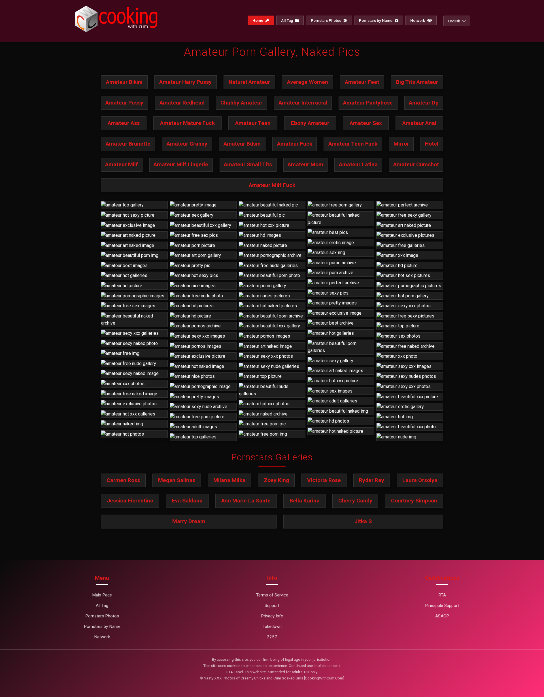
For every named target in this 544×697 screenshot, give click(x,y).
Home (258, 20)
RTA (442, 595)
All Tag (287, 20)
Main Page (102, 595)
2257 (272, 637)
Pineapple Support (442, 605)
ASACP (442, 616)
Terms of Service (272, 595)
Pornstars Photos (326, 20)
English (454, 21)
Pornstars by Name (376, 20)
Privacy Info (272, 616)
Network (418, 20)
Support (272, 605)
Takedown (272, 626)
